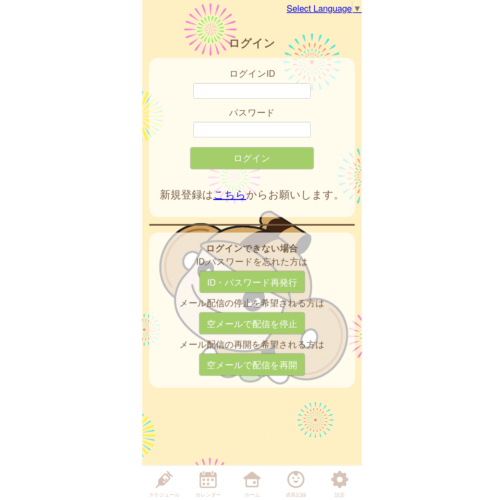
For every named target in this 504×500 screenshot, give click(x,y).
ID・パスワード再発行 (252, 282)
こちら (229, 193)
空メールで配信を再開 (252, 364)
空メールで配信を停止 (252, 323)
